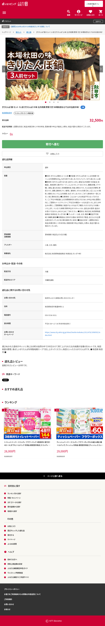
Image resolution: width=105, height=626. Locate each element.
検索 (68, 15)
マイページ (78, 15)
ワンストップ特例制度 (15, 573)
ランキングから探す (14, 493)
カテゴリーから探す (14, 502)
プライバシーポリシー (12, 589)
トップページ (6, 32)
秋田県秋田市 (7, 113)
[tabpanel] (52, 69)
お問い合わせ (9, 604)
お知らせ (7, 609)
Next (101, 69)
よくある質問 (12, 544)
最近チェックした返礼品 (16, 530)
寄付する (11, 535)
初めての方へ (12, 559)
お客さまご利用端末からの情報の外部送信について (22, 594)
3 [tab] (54, 102)
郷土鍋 (28, 32)
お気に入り (90, 15)
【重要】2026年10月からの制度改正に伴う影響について (30, 26)
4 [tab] (58, 102)
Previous (4, 69)
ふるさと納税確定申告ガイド (18, 568)
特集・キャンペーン (14, 498)
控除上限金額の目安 (15, 564)
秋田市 (5, 380)
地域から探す (12, 511)
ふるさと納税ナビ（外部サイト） (18, 577)
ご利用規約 (8, 599)
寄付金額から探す (14, 507)
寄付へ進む (52, 144)
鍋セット (18, 32)
